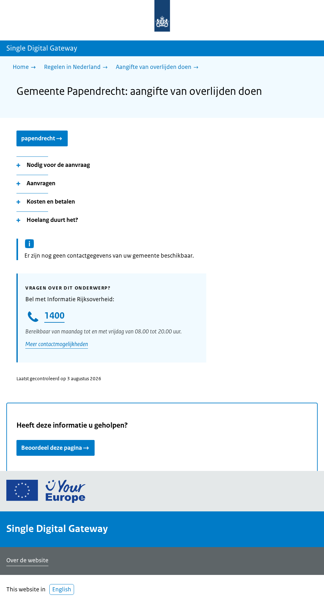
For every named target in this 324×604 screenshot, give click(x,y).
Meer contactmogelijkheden (56, 344)
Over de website (27, 560)
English (61, 589)
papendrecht (38, 138)
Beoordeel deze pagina (51, 448)
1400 (54, 315)
